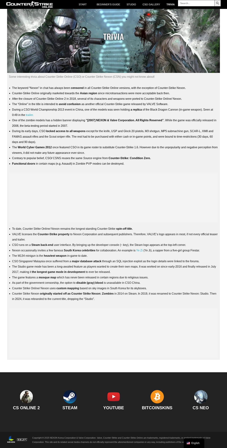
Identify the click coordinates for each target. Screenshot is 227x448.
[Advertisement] (114, 198)
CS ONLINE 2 (26, 408)
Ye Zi (139, 250)
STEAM (69, 408)
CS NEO (201, 408)
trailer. (30, 114)
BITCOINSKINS (157, 408)
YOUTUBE (113, 408)
